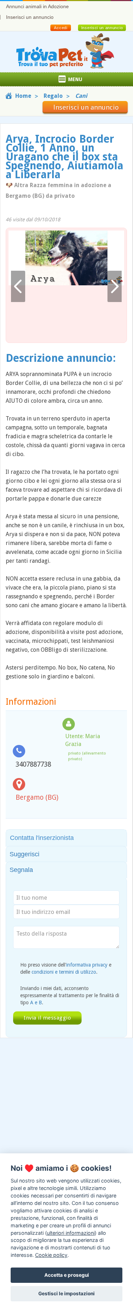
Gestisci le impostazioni (66, 1293)
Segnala (21, 869)
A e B (36, 1002)
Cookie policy (51, 1255)
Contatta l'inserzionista (42, 837)
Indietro (18, 286)
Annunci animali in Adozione (37, 6)
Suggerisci (24, 854)
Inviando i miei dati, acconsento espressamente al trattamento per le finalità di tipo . (69, 995)
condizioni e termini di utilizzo (64, 972)
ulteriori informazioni (71, 1233)
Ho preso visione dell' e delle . (65, 968)
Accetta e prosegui (66, 1275)
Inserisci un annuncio (30, 17)
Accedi (60, 28)
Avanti (114, 286)
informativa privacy (86, 965)
